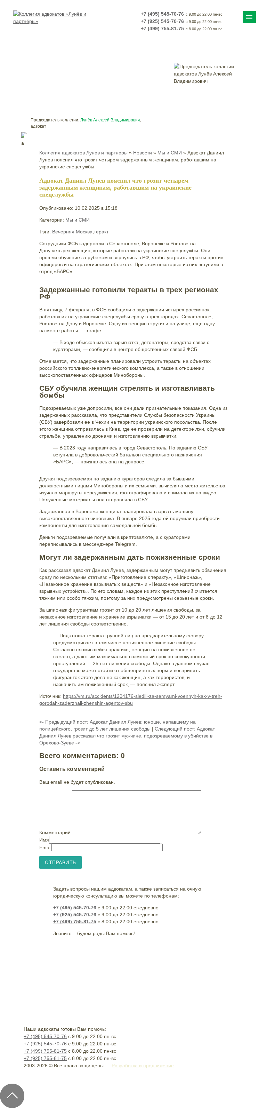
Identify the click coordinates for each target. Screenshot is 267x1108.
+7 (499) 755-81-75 (162, 28)
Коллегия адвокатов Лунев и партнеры (83, 153)
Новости (142, 153)
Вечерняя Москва (72, 231)
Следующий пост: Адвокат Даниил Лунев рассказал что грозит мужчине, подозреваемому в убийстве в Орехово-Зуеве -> (127, 736)
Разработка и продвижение (143, 1065)
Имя (44, 840)
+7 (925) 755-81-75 (45, 1058)
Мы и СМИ (169, 153)
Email (45, 847)
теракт (101, 231)
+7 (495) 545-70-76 (162, 14)
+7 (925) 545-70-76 (162, 21)
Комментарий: (55, 832)
